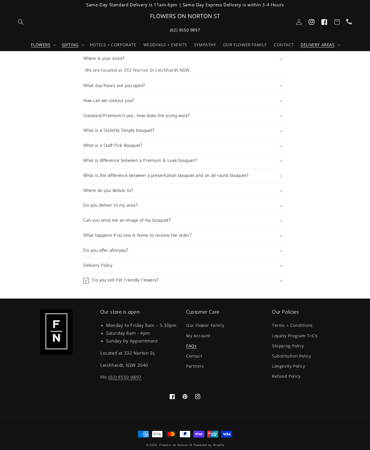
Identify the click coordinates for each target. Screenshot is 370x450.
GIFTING (70, 44)
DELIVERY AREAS (317, 44)
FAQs (191, 346)
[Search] (20, 22)
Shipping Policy (288, 346)
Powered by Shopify (209, 445)
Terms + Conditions (292, 325)
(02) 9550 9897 (185, 30)
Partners (195, 366)
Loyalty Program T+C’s (295, 335)
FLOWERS (40, 44)
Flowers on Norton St (176, 445)
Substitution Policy (291, 356)
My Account (198, 335)
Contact (194, 356)
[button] (42, 45)
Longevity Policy (288, 366)
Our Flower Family (205, 325)
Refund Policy (286, 376)
